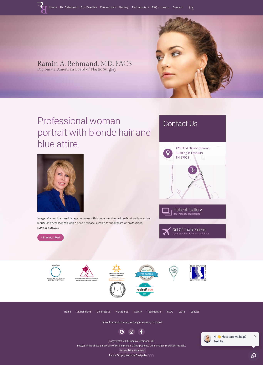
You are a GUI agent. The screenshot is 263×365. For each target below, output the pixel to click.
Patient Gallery (187, 211)
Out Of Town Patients (191, 231)
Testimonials (140, 7)
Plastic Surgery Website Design (126, 355)
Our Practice (89, 7)
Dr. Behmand (69, 7)
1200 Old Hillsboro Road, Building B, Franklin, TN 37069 (131, 322)
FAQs (155, 7)
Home (53, 7)
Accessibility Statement (132, 350)
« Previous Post (50, 237)
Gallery (124, 7)
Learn (166, 7)
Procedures (108, 7)
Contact (178, 7)
